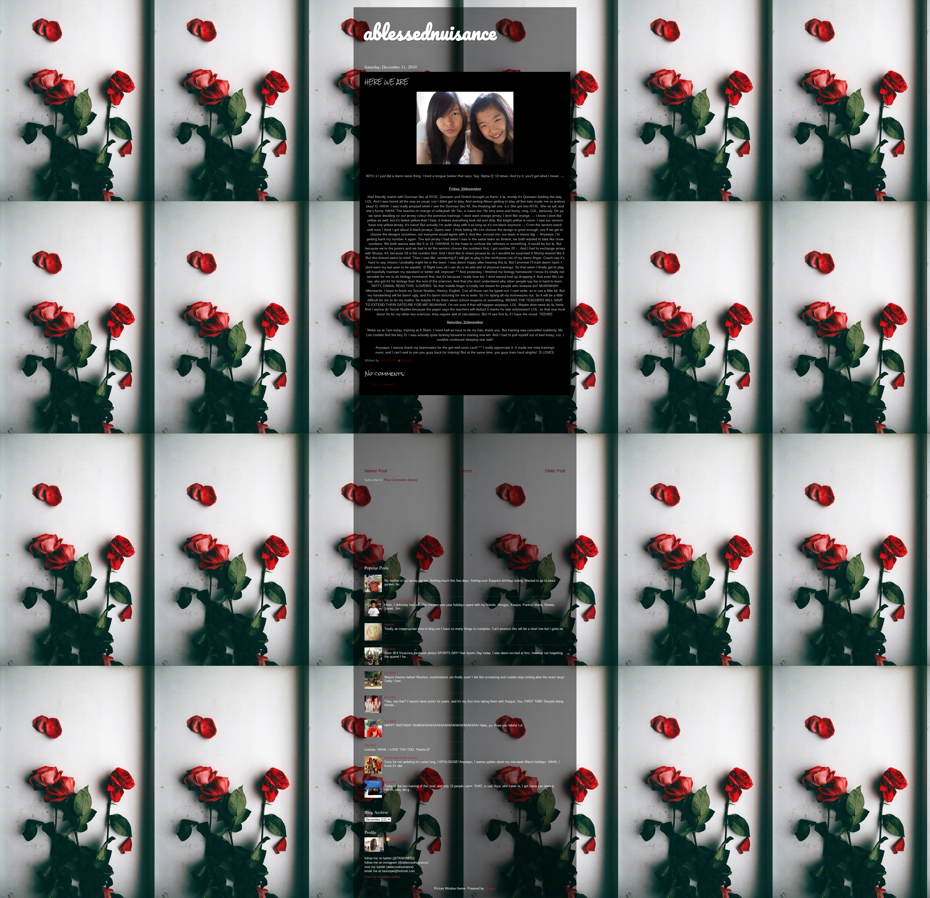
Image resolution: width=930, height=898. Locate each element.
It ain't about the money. (401, 758)
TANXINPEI (399, 839)
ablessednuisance (429, 32)
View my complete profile (382, 877)
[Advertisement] (465, 431)
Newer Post (375, 470)
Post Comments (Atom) (400, 480)
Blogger (490, 888)
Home (466, 470)
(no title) (390, 576)
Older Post (555, 470)
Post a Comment (383, 384)
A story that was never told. (403, 600)
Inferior (389, 624)
